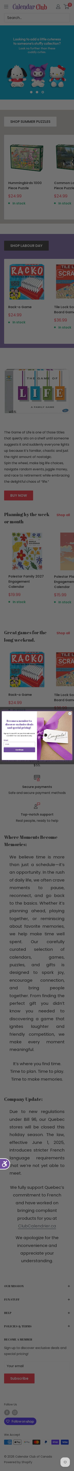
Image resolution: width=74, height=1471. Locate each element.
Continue (19, 750)
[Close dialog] (69, 713)
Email (6, 740)
